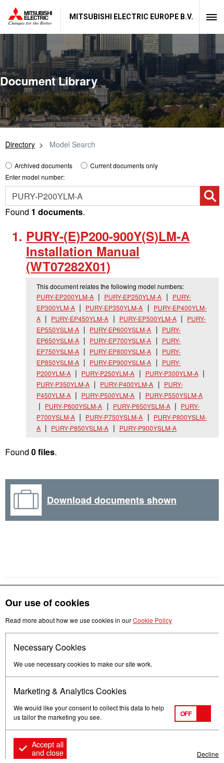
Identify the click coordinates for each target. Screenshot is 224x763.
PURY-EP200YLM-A (65, 296)
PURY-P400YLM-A (126, 384)
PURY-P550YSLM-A (174, 395)
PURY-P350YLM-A (63, 384)
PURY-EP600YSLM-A (120, 329)
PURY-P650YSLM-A (141, 406)
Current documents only (124, 165)
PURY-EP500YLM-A (148, 318)
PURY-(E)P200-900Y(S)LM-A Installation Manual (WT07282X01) (108, 251)
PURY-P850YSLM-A (79, 427)
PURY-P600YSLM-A (73, 406)
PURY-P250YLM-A (107, 373)
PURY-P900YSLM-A (148, 427)
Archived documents (43, 165)
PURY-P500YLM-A (107, 395)
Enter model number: (35, 176)
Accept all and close (48, 748)
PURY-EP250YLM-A (132, 296)
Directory (20, 144)
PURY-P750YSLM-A (114, 416)
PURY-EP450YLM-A (79, 318)
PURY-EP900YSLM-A (120, 362)
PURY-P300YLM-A (171, 373)
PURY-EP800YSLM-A (120, 351)
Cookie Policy (152, 620)
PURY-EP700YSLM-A (120, 340)
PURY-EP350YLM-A (114, 307)
